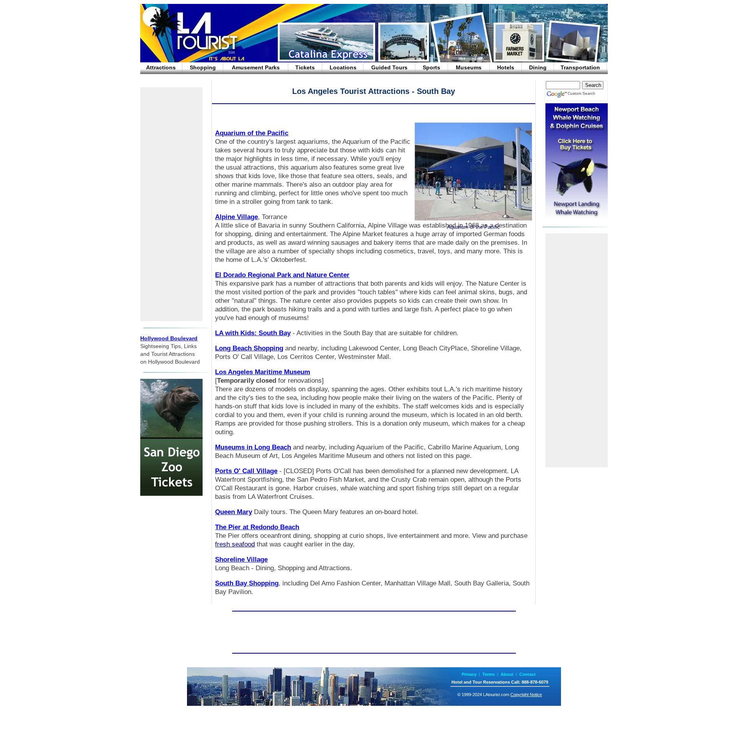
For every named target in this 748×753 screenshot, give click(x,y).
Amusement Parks (256, 67)
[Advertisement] (171, 204)
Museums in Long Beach (253, 447)
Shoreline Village (241, 559)
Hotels (505, 67)
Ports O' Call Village (246, 471)
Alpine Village (236, 217)
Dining (538, 67)
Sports (431, 67)
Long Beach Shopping (249, 348)
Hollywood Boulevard (169, 338)
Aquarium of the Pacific (251, 133)
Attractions (161, 67)
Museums (469, 67)
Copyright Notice (526, 694)
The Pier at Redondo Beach (257, 527)
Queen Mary (233, 512)
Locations (343, 67)
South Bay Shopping (247, 583)
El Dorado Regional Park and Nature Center (282, 275)
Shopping (203, 67)
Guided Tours (389, 67)
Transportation (580, 67)
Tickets (305, 67)
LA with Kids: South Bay (253, 333)
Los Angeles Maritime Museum (262, 372)
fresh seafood (235, 544)
